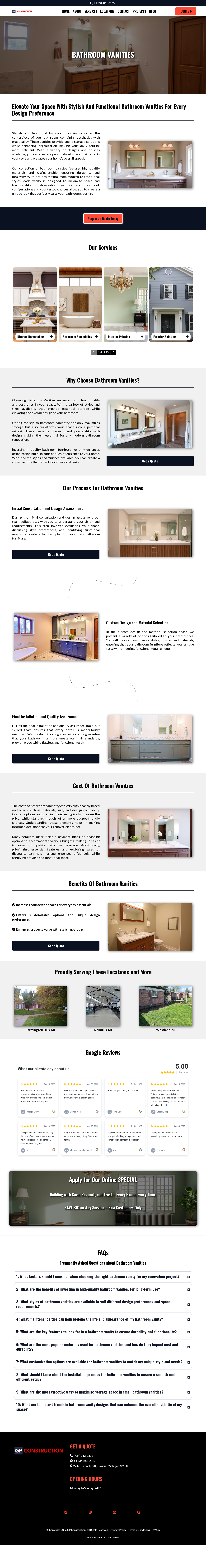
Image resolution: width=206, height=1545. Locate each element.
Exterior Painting (164, 336)
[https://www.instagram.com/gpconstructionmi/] (89, 1512)
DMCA (156, 1529)
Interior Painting (119, 336)
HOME (66, 11)
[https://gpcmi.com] (22, 11)
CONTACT (124, 11)
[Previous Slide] (94, 352)
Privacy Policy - (119, 1529)
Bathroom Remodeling (77, 336)
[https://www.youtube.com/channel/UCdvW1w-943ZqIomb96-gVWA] (113, 1512)
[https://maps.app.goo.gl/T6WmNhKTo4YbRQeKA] (138, 1512)
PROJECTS (139, 11)
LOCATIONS (107, 11)
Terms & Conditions (139, 1529)
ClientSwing (112, 1537)
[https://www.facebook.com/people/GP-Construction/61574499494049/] (65, 1512)
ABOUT (77, 11)
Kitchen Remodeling (30, 336)
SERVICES (91, 11)
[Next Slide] (113, 352)
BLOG (152, 11)
